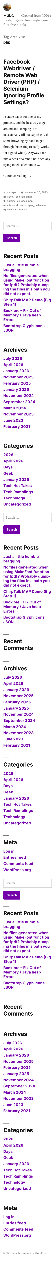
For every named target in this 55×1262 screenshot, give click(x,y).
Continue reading (17, 176)
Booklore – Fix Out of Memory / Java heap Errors (22, 315)
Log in (9, 851)
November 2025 (18, 377)
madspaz (12, 192)
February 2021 (16, 426)
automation (13, 201)
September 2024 (19, 402)
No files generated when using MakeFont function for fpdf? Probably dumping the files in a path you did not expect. (27, 284)
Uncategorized (17, 504)
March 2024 (14, 408)
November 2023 (18, 414)
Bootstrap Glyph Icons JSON (24, 328)
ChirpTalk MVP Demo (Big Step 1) (27, 302)
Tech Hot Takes (17, 485)
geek (24, 201)
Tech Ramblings (23, 196)
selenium (41, 205)
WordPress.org (17, 870)
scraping (29, 205)
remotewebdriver (13, 205)
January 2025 (16, 389)
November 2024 (18, 395)
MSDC (8, 15)
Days (8, 467)
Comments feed (18, 863)
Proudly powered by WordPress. (30, 1253)
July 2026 (12, 358)
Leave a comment (17, 209)
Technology (14, 498)
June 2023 (13, 420)
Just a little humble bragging (21, 267)
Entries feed (14, 857)
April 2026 (13, 364)
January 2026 (16, 371)
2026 (8, 455)
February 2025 (17, 383)
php (30, 201)
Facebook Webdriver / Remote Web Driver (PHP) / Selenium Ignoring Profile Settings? (23, 82)
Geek (10, 196)
